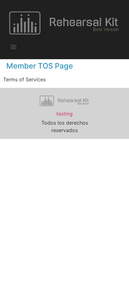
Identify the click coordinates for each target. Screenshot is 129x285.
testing (64, 114)
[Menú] (13, 47)
